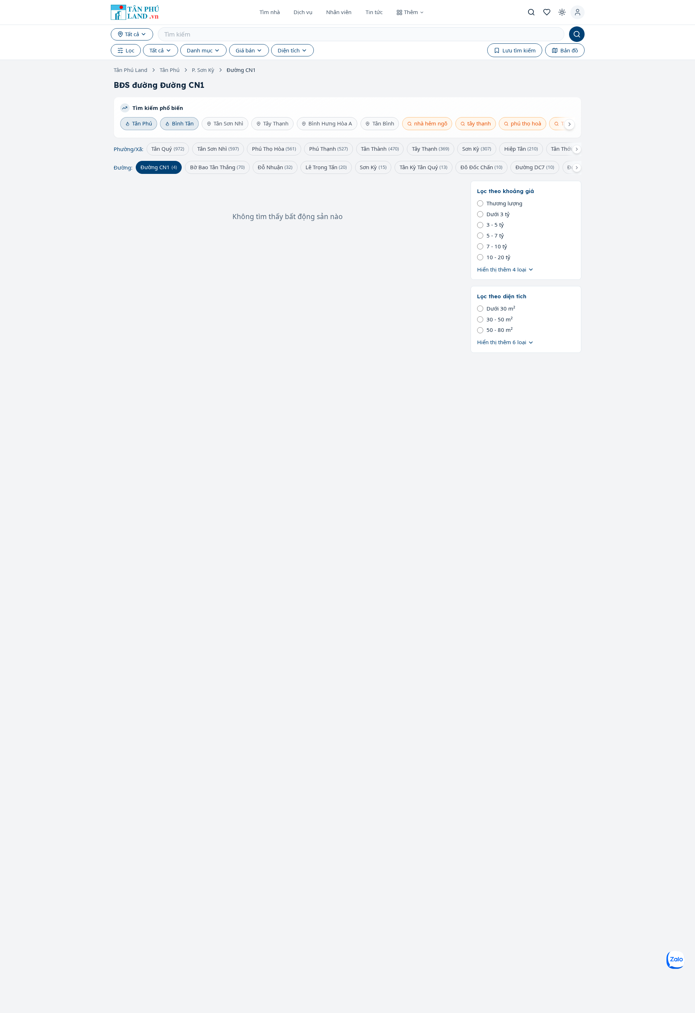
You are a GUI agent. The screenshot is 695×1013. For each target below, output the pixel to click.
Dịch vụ (303, 12)
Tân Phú (170, 69)
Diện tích (289, 50)
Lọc (130, 50)
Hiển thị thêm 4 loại (501, 269)
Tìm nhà (270, 12)
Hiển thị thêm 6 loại (501, 342)
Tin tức (374, 12)
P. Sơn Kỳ (203, 69)
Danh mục (199, 50)
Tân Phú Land (130, 69)
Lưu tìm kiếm (519, 50)
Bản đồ (569, 50)
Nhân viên (338, 12)
